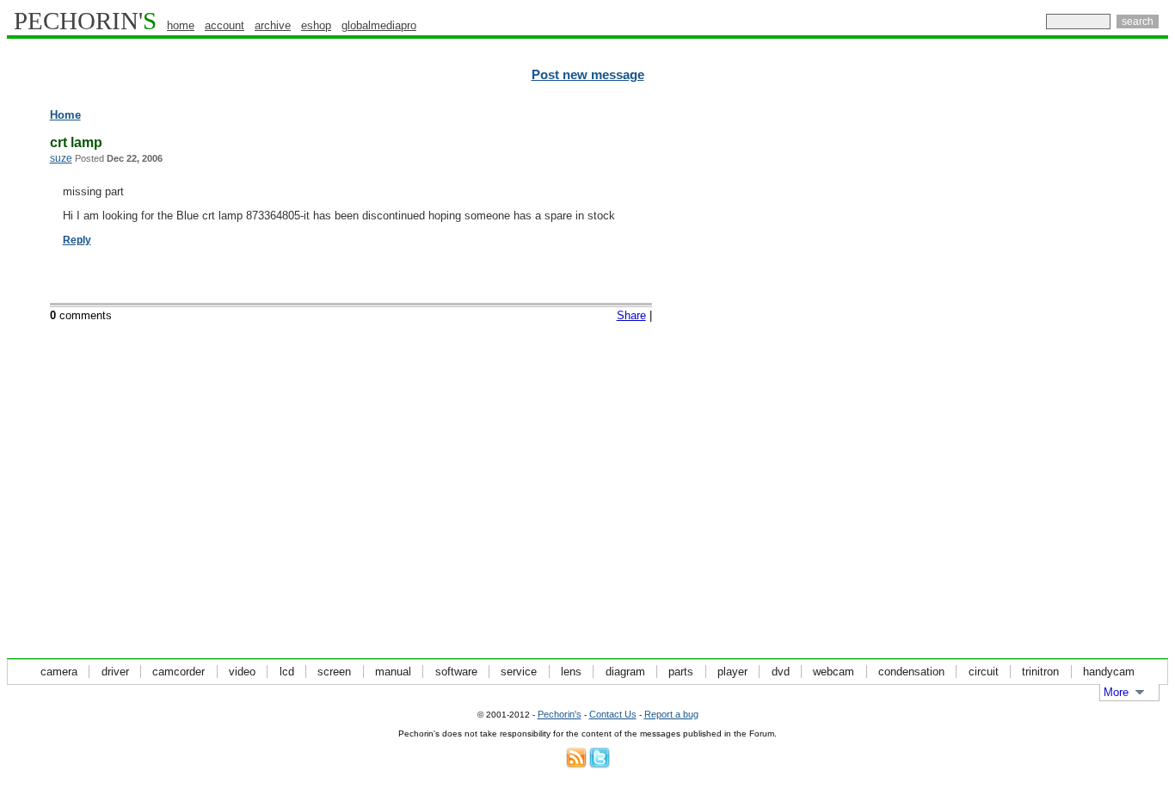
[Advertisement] (1093, 370)
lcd (287, 671)
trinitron (1040, 671)
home (180, 25)
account (224, 25)
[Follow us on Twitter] (599, 764)
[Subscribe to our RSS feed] (576, 764)
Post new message (588, 75)
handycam (1109, 671)
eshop (316, 25)
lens (571, 671)
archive (273, 25)
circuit (984, 671)
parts (680, 671)
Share (631, 315)
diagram (625, 671)
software (456, 671)
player (732, 671)
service (519, 671)
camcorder (178, 671)
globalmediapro (378, 25)
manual (393, 671)
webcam (833, 671)
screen (334, 671)
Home (65, 114)
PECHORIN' (85, 20)
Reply (77, 240)
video (242, 671)
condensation (911, 671)
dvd (781, 671)
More (1116, 692)
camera (58, 671)
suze (61, 158)
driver (115, 671)
